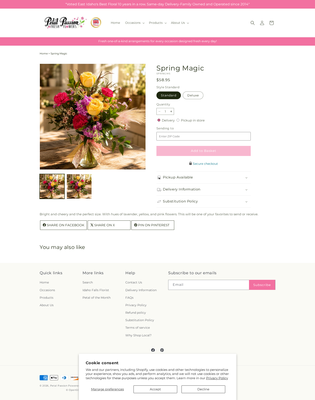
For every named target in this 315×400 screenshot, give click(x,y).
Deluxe (193, 95)
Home (44, 53)
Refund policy (135, 313)
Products (46, 298)
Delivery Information (141, 290)
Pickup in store (193, 120)
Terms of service (137, 328)
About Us (47, 305)
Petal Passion (59, 385)
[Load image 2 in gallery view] (79, 186)
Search (87, 283)
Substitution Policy (139, 320)
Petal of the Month (96, 298)
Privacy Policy (217, 378)
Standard (168, 95)
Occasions (47, 290)
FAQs (129, 298)
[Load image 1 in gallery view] (52, 186)
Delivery (169, 120)
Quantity (163, 104)
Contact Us (133, 283)
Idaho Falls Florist (95, 290)
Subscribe (262, 285)
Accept (155, 389)
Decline (203, 389)
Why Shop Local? (138, 335)
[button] (134, 22)
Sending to (171, 128)
